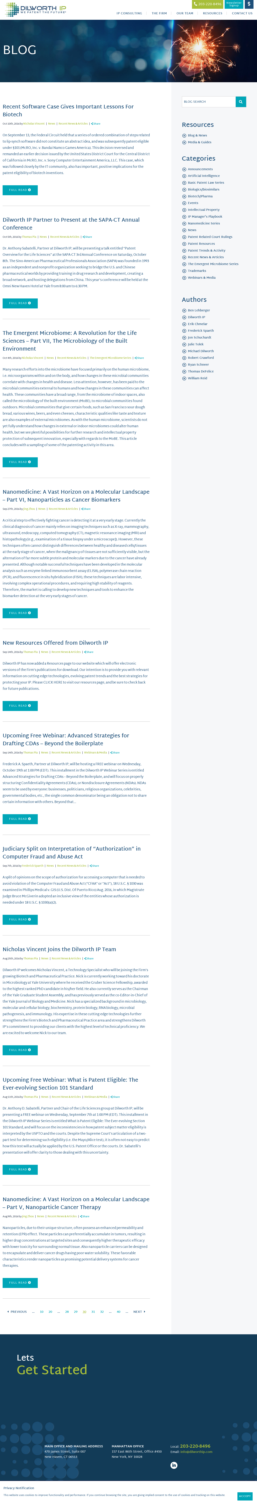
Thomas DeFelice (201, 372)
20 (50, 1312)
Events (193, 203)
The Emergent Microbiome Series (110, 358)
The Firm (159, 13)
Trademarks (197, 271)
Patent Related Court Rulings (210, 237)
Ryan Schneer (198, 365)
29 (75, 1312)
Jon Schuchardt (199, 338)
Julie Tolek (196, 344)
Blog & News (197, 136)
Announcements (200, 169)
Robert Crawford (201, 358)
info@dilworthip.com (196, 1452)
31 (93, 1312)
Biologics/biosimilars (203, 190)
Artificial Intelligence (204, 176)
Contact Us (242, 13)
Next (138, 1312)
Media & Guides (199, 142)
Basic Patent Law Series (206, 183)
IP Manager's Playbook (205, 217)
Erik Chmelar (198, 324)
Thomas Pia (29, 237)
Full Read (18, 190)
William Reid (197, 378)
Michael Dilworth (201, 351)
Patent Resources (201, 244)
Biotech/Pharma (200, 196)
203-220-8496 (195, 1446)
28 (67, 1312)
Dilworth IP (196, 317)
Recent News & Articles (73, 124)
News (51, 124)
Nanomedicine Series (204, 224)
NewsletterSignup (234, 4)
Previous (18, 1312)
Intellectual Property (204, 210)
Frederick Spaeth (32, 866)
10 (41, 1312)
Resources (212, 13)
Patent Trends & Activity (206, 251)
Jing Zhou (29, 509)
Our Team (185, 13)
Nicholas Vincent (34, 124)
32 (102, 1312)
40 (118, 1312)
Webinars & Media (95, 753)
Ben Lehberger (199, 311)
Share (96, 124)
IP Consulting (129, 13)
